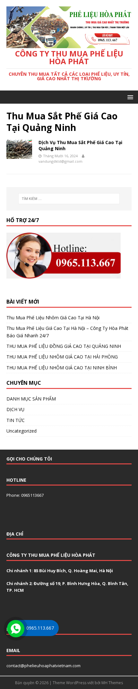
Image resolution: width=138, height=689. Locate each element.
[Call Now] (15, 628)
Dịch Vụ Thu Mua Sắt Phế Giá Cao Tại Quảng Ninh (80, 145)
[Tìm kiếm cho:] (69, 198)
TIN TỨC (15, 420)
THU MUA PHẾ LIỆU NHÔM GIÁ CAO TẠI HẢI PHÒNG (62, 357)
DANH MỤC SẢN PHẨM (31, 399)
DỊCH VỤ (15, 409)
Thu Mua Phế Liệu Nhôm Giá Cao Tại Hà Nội (52, 317)
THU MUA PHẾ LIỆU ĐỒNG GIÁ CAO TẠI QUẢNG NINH (63, 346)
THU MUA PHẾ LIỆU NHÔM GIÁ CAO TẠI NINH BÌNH (61, 368)
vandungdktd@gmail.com (60, 161)
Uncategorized (21, 431)
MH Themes (112, 682)
